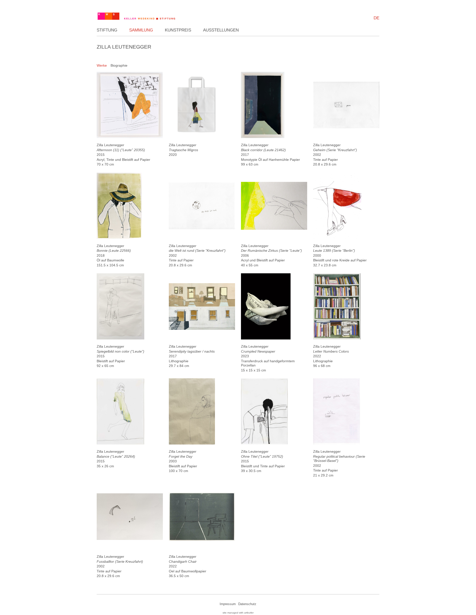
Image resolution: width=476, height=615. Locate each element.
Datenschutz (247, 604)
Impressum (228, 604)
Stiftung (107, 30)
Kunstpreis (178, 30)
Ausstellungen (221, 30)
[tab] (102, 65)
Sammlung (141, 30)
